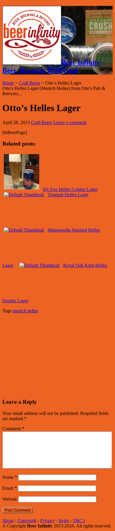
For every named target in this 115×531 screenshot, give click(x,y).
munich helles (25, 310)
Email (9, 488)
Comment (13, 428)
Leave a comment (69, 122)
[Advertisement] (46, 355)
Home (8, 82)
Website (9, 499)
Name (9, 477)
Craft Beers (29, 82)
